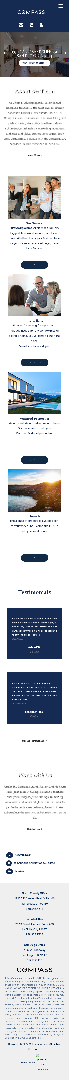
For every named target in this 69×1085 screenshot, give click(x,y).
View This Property (33, 62)
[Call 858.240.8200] (31, 25)
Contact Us (33, 829)
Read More (17, 639)
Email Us (19, 871)
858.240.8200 (23, 855)
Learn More (33, 155)
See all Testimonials (33, 740)
